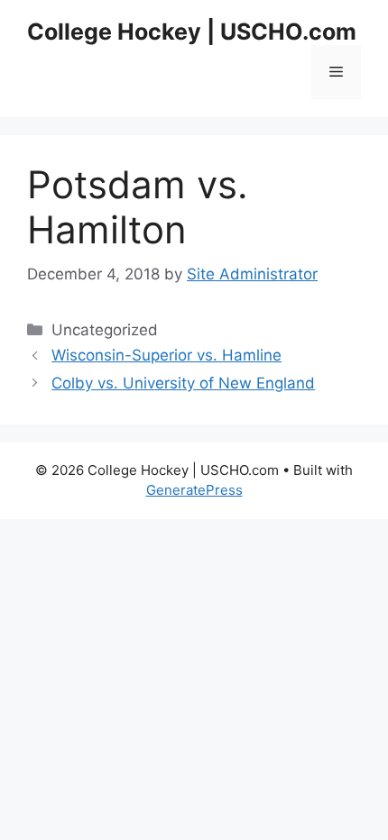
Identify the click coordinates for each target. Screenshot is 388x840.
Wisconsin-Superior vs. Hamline (166, 355)
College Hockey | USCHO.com (191, 31)
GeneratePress (194, 489)
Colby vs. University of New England (183, 383)
